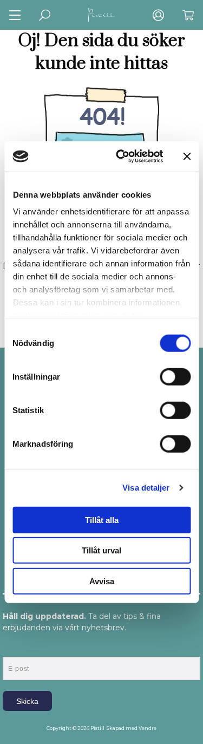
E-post (13, 647)
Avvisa (101, 580)
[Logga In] (158, 15)
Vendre (147, 728)
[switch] (175, 376)
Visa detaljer (145, 487)
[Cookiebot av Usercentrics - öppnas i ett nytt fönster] (121, 156)
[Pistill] (102, 15)
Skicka (27, 701)
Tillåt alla (102, 519)
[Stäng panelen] (187, 156)
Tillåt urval (101, 550)
